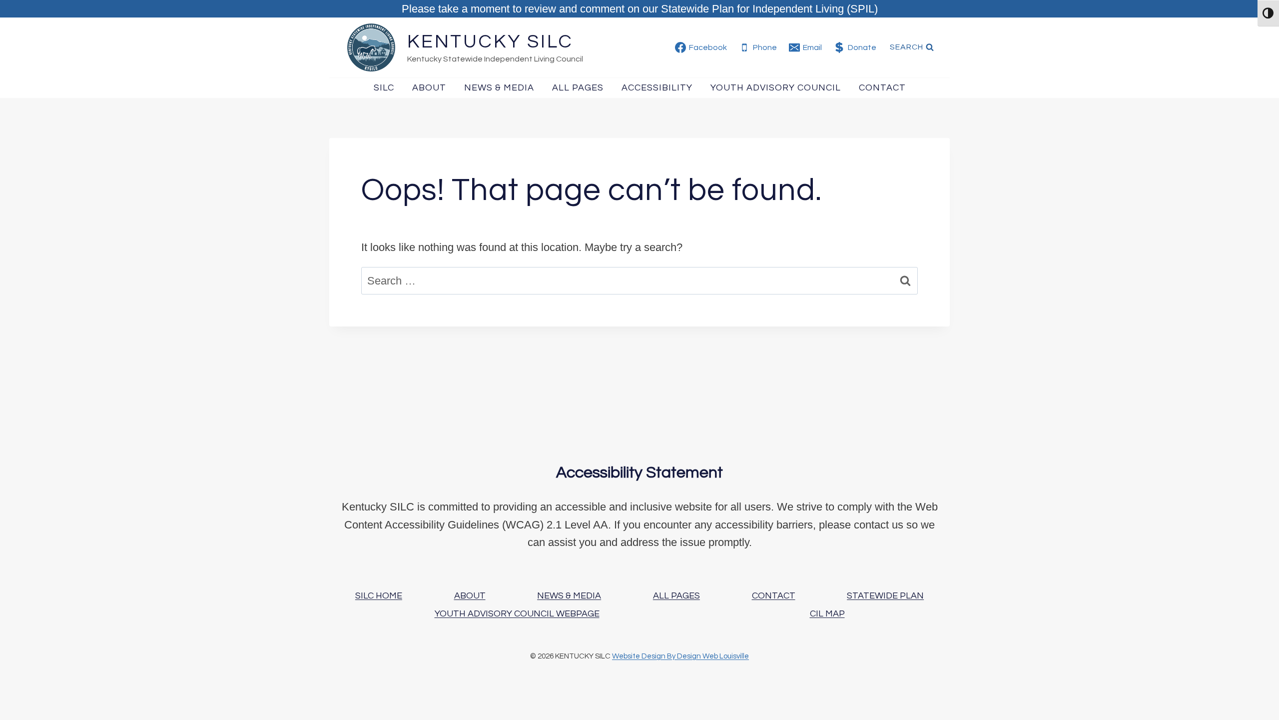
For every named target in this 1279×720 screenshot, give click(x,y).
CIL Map (827, 613)
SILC (384, 87)
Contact (882, 87)
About (429, 87)
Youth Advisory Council (775, 87)
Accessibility (657, 87)
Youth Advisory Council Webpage (517, 613)
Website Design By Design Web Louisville (680, 656)
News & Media (499, 87)
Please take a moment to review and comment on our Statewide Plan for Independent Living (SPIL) (640, 8)
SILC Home (378, 595)
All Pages (578, 87)
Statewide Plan (885, 595)
